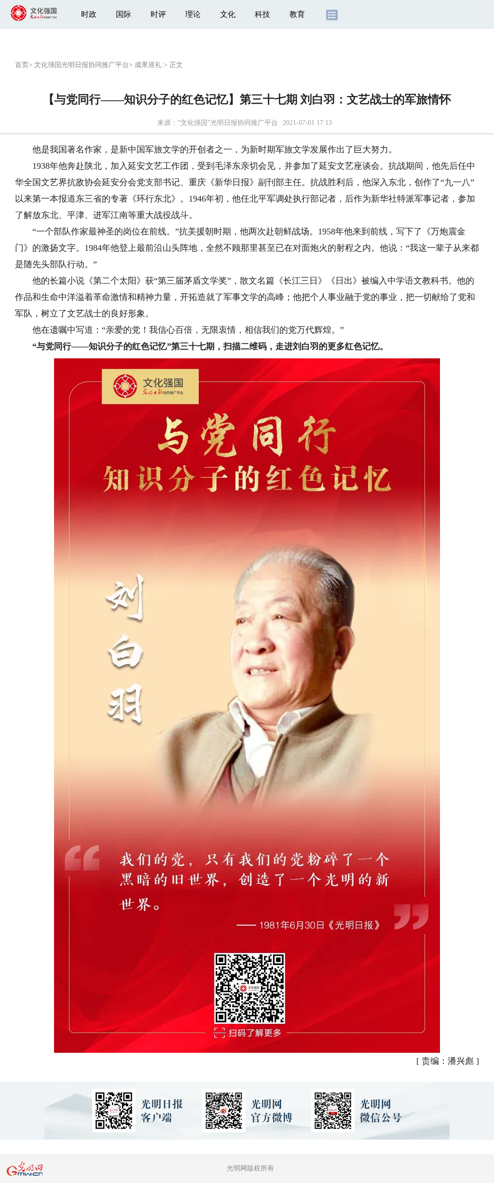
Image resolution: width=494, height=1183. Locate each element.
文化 (227, 14)
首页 (21, 64)
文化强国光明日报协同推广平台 (81, 64)
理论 (193, 14)
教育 (297, 14)
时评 (158, 14)
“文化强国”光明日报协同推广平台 (228, 122)
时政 (88, 14)
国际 (123, 14)
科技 (262, 14)
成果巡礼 (148, 64)
